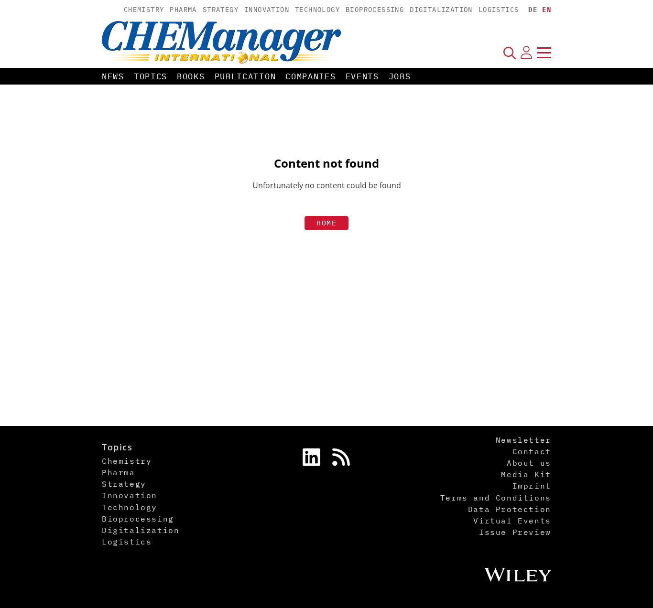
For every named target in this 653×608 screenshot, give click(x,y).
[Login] (526, 52)
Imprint (531, 486)
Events (362, 76)
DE (532, 9)
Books (191, 76)
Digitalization (441, 9)
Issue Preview (515, 532)
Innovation (266, 9)
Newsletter (523, 440)
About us (529, 463)
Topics (150, 76)
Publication (245, 76)
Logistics (499, 9)
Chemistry (144, 9)
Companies (310, 76)
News (113, 76)
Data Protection (509, 509)
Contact (531, 451)
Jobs (400, 76)
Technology (317, 9)
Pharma (183, 9)
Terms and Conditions (495, 497)
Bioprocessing (375, 9)
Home (326, 222)
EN (546, 9)
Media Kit (526, 474)
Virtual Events (512, 520)
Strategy (221, 9)
